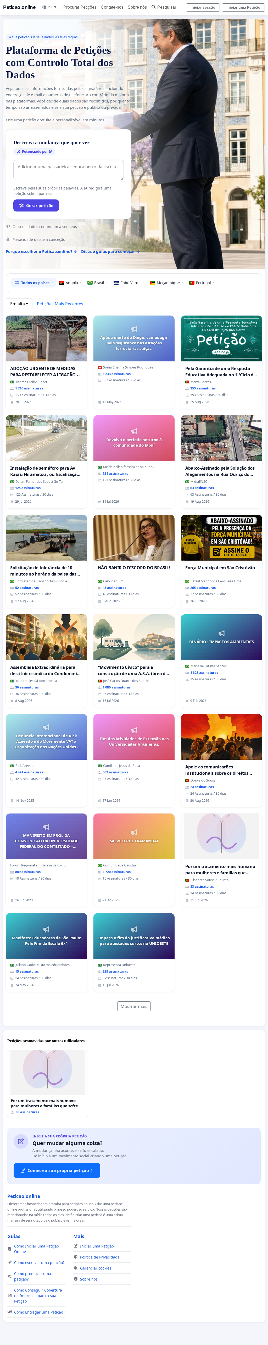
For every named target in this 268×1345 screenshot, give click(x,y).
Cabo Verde (132, 282)
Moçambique (170, 282)
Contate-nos (112, 7)
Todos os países (37, 282)
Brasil (100, 282)
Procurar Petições (80, 7)
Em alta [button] (17, 304)
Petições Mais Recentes (60, 304)
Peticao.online (19, 7)
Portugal (205, 282)
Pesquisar (166, 7)
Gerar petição (39, 205)
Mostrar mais (134, 1006)
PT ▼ (52, 7)
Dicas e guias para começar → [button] (110, 251)
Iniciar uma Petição (243, 7)
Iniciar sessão (203, 7)
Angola (73, 282)
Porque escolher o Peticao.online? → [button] (41, 251)
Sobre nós (137, 7)
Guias (13, 1236)
